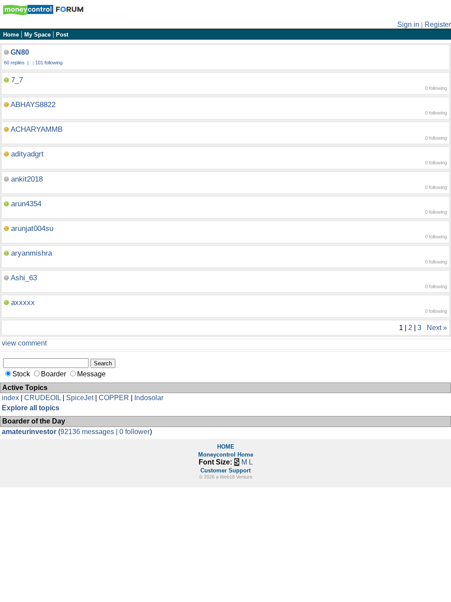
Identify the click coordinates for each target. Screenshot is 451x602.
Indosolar (148, 397)
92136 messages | (89, 431)
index (10, 397)
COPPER (114, 397)
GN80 (20, 52)
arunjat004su (32, 228)
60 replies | (17, 62)
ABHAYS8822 (33, 104)
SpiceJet (79, 397)
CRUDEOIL (42, 397)
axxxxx (23, 302)
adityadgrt (27, 154)
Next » (437, 327)
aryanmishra (31, 253)
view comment (24, 343)
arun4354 (26, 204)
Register (438, 24)
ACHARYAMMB (37, 129)
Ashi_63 (24, 278)
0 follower (134, 431)
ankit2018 (27, 179)
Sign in (408, 24)
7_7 (17, 80)
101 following (49, 62)
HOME (225, 446)
